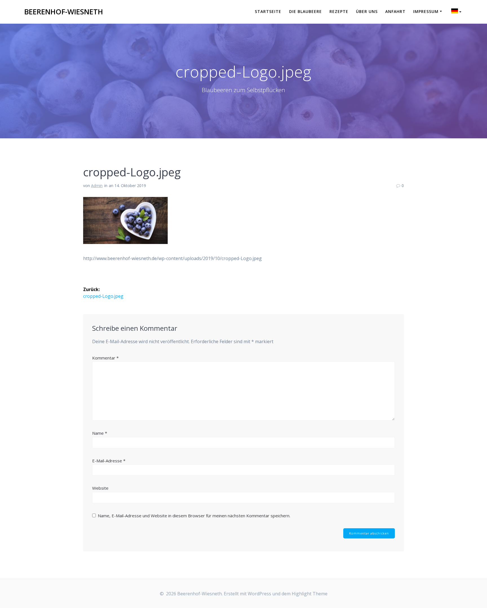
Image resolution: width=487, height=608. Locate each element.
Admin (97, 185)
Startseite (268, 11)
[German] (457, 11)
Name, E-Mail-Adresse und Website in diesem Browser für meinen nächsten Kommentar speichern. (194, 515)
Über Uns (367, 11)
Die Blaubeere (305, 11)
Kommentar (105, 358)
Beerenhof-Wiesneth (63, 11)
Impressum (426, 11)
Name (99, 433)
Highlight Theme (309, 594)
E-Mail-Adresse (108, 460)
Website (100, 488)
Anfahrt (395, 11)
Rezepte (338, 11)
